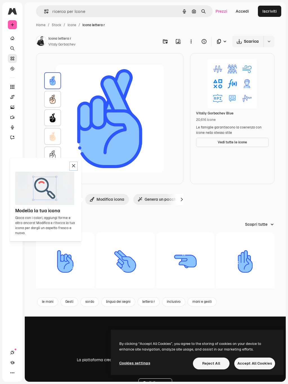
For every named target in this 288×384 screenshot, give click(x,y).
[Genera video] (12, 117)
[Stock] (12, 58)
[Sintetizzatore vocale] (12, 127)
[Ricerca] (12, 48)
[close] (73, 166)
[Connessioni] (12, 352)
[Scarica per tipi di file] (222, 41)
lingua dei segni (118, 301)
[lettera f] (245, 261)
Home (41, 25)
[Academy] (12, 362)
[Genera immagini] (12, 107)
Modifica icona (110, 199)
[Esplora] (12, 68)
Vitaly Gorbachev (61, 44)
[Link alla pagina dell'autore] (41, 42)
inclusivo (174, 301)
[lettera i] (65, 261)
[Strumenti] (12, 86)
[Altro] (12, 372)
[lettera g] (185, 261)
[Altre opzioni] (191, 41)
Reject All (211, 363)
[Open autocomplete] (44, 11)
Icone (72, 25)
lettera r (148, 301)
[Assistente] (12, 137)
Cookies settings (134, 363)
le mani (47, 301)
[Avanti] (182, 199)
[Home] (12, 38)
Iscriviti (269, 11)
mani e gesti (202, 301)
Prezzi (221, 11)
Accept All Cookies (254, 363)
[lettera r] (52, 80)
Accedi (242, 11)
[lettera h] (125, 261)
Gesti (69, 301)
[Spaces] (12, 96)
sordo (89, 301)
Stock (56, 25)
